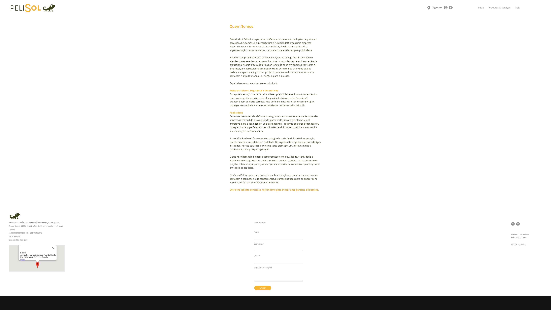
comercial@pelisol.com (18, 240)
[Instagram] (446, 7)
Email (256, 256)
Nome (256, 232)
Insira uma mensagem (263, 268)
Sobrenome (258, 244)
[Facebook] (451, 7)
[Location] (428, 8)
